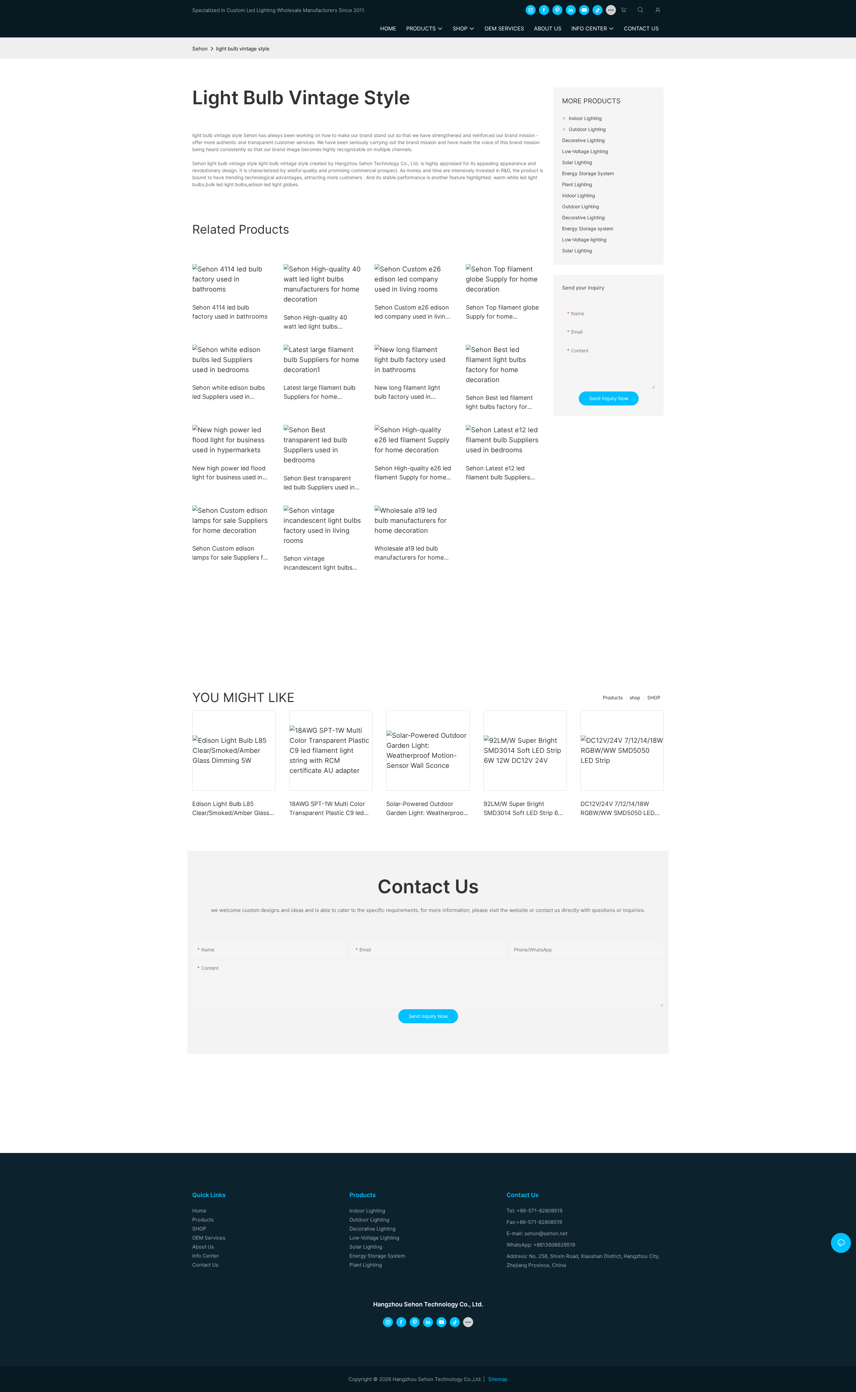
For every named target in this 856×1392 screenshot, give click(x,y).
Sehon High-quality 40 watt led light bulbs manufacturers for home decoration (318, 322)
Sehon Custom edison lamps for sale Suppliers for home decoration (230, 553)
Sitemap (498, 1379)
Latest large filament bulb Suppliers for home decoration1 (319, 392)
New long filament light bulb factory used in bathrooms (407, 392)
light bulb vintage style (243, 48)
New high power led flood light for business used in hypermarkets (228, 473)
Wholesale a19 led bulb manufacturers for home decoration (409, 553)
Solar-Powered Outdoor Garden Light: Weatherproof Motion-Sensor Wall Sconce (426, 808)
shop (635, 697)
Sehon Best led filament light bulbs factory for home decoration (499, 402)
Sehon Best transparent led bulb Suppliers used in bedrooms (319, 483)
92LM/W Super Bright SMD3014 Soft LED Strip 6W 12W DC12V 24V (524, 808)
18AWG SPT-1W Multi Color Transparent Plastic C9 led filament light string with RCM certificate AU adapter (328, 808)
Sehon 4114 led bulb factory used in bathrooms (230, 312)
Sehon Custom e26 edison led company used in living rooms (411, 312)
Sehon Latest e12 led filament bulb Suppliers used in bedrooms (498, 473)
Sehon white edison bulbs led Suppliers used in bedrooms (228, 392)
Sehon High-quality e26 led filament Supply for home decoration (412, 473)
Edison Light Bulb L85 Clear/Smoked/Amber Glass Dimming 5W (230, 808)
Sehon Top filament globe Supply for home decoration (502, 312)
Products (613, 697)
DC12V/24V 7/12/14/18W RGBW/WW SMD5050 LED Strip (617, 808)
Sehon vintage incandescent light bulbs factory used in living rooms (318, 563)
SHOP (653, 697)
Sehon (200, 48)
